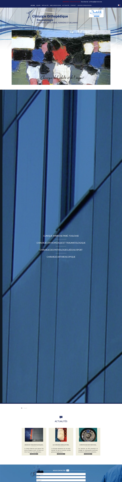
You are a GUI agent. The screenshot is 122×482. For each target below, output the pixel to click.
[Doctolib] (96, 17)
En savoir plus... (34, 453)
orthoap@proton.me (95, 1)
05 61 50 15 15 (75, 1)
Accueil (25, 408)
